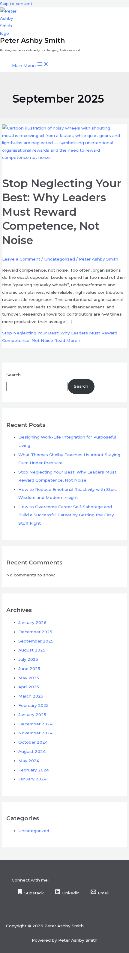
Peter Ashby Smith (32, 40)
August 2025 (31, 650)
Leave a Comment (21, 259)
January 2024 (32, 779)
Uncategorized (59, 259)
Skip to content (16, 3)
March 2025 (30, 696)
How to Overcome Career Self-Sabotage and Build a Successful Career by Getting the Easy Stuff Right (66, 515)
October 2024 (33, 742)
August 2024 (32, 751)
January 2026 (32, 622)
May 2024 (28, 760)
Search (13, 374)
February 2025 (33, 705)
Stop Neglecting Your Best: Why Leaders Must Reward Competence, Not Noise (62, 212)
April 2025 (28, 686)
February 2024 (33, 770)
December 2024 (35, 723)
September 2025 (35, 641)
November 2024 (35, 732)
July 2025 (28, 659)
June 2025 (29, 668)
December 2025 (35, 631)
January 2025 (32, 714)
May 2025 (28, 677)
